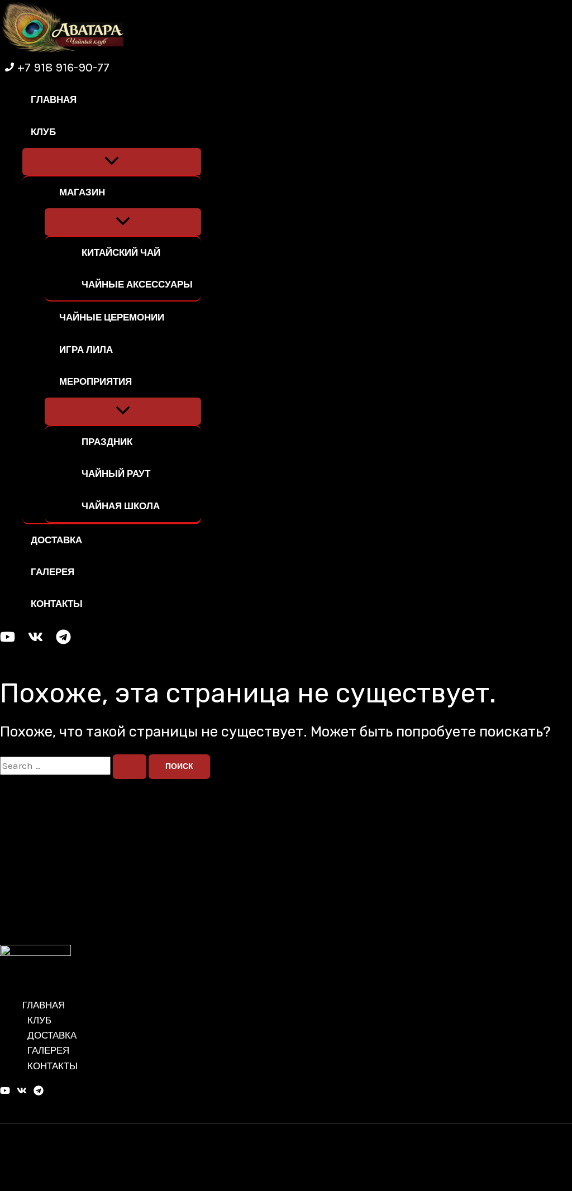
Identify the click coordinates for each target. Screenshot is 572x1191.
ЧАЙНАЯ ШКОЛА (121, 505)
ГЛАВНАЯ (54, 99)
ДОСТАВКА (56, 540)
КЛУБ (43, 131)
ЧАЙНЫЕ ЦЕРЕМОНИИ (111, 317)
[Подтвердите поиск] (129, 766)
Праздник (107, 441)
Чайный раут (116, 473)
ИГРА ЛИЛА (86, 349)
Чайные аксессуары (137, 284)
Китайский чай (121, 252)
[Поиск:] (74, 765)
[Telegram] (63, 641)
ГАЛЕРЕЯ (52, 571)
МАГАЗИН (82, 192)
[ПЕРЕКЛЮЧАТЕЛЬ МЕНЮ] (111, 161)
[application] (59, 132)
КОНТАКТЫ (57, 603)
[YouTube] (7, 641)
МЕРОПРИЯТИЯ (95, 381)
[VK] (35, 641)
